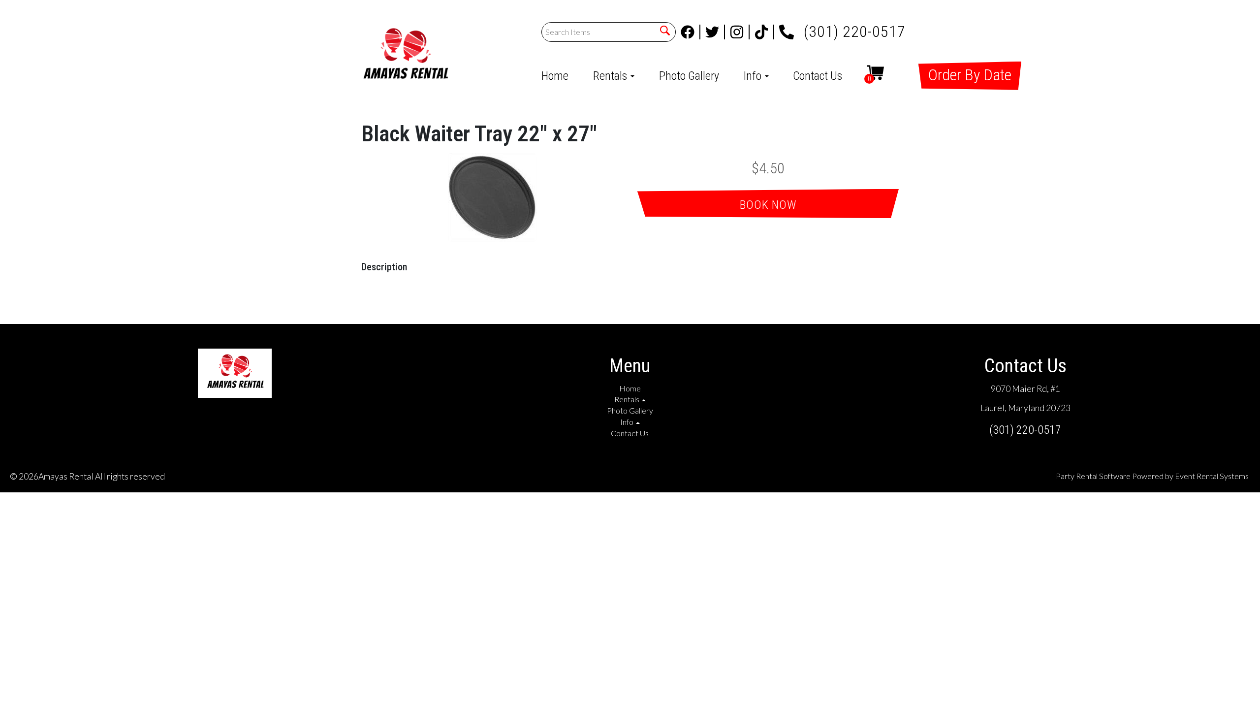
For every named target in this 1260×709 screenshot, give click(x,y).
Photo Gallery (689, 76)
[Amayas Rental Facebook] (690, 32)
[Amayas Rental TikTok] (764, 32)
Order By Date (969, 74)
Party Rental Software (1093, 476)
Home (554, 76)
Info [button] (754, 76)
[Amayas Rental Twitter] (715, 32)
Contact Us (817, 76)
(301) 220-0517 (855, 28)
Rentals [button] (611, 76)
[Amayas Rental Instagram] (740, 32)
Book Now (768, 205)
